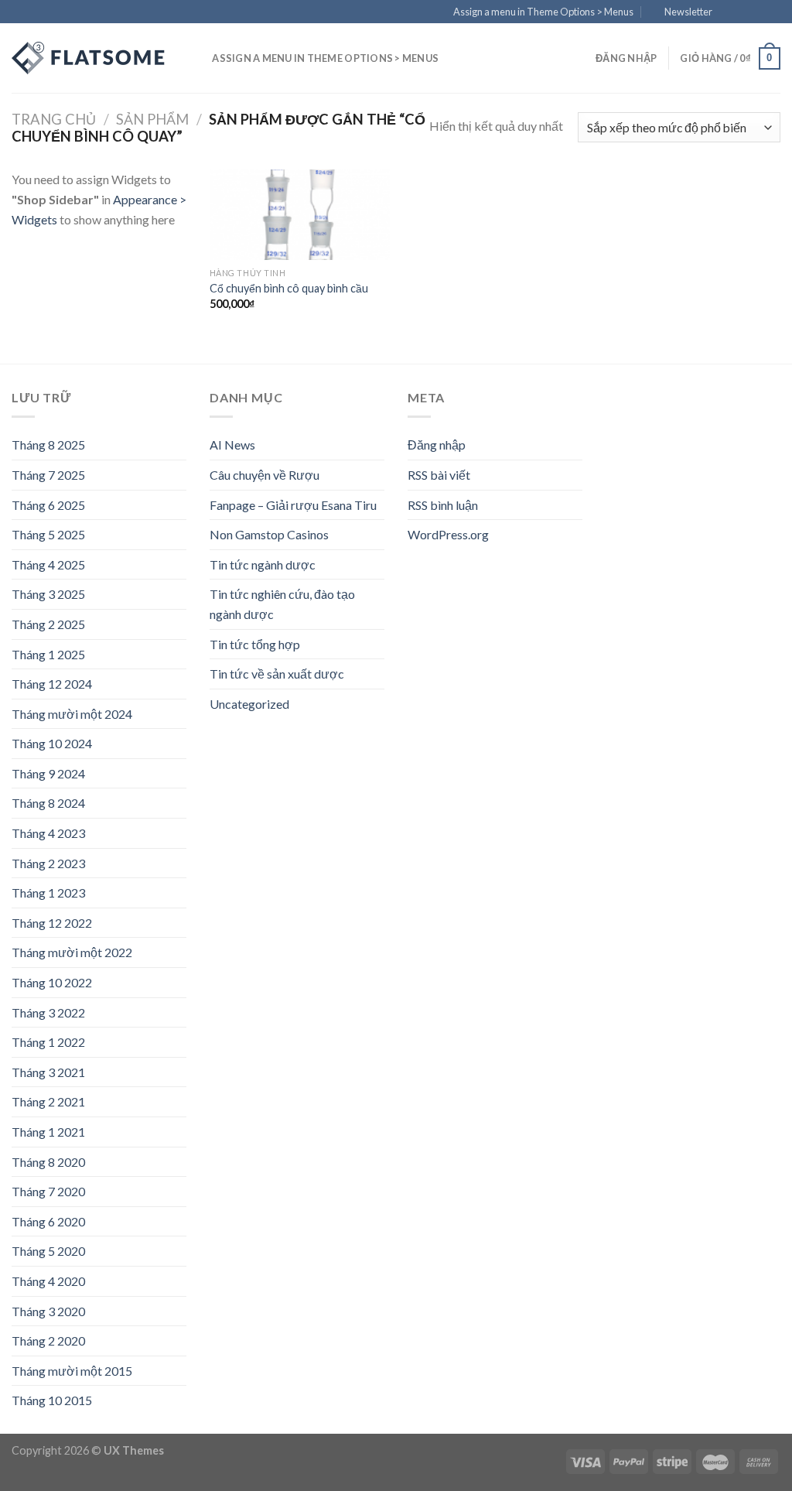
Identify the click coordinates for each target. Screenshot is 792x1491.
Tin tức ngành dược (263, 564)
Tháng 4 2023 (48, 833)
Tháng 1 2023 (48, 892)
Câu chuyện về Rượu (264, 474)
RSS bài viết (439, 474)
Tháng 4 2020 (48, 1281)
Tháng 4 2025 (48, 564)
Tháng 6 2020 (48, 1221)
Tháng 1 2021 (48, 1131)
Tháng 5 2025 (48, 534)
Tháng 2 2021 (48, 1101)
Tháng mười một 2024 (72, 713)
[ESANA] (89, 58)
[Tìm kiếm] (195, 58)
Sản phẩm (152, 119)
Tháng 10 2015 (52, 1400)
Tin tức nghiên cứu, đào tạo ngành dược (282, 603)
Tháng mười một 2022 (72, 952)
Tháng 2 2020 (48, 1340)
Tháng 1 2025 (48, 654)
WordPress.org (448, 534)
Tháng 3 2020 (48, 1311)
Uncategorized (249, 703)
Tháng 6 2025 (48, 505)
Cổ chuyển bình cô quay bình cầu (289, 288)
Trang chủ (54, 119)
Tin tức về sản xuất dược (277, 673)
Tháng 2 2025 (48, 624)
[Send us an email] (772, 12)
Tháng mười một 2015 (72, 1370)
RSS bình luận (443, 505)
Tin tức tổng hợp (255, 644)
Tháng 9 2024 (48, 773)
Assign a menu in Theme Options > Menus (543, 11)
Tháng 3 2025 (48, 593)
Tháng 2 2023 (48, 863)
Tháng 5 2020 (48, 1250)
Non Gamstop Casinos (269, 534)
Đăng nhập (437, 444)
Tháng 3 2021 (48, 1072)
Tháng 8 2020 (48, 1161)
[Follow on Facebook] (728, 12)
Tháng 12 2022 (52, 922)
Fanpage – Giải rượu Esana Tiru (293, 505)
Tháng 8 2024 (48, 802)
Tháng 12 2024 (52, 683)
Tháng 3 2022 (48, 1012)
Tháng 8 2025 (48, 444)
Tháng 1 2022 (48, 1041)
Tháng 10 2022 (52, 982)
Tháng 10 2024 (52, 743)
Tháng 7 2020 (48, 1191)
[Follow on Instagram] (743, 12)
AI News (232, 444)
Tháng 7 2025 (48, 474)
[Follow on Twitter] (758, 12)
